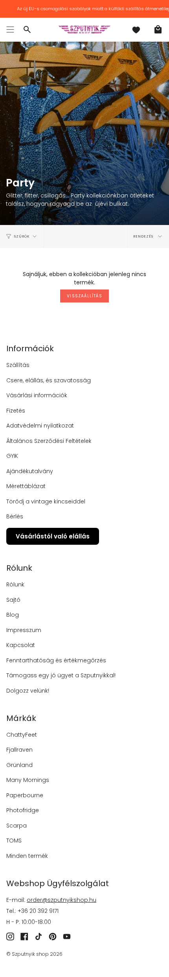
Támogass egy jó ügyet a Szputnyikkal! (61, 675)
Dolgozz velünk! (27, 691)
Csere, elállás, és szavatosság (48, 380)
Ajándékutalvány (29, 471)
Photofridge (22, 810)
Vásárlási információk (36, 395)
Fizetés (15, 411)
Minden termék (27, 856)
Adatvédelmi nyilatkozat (40, 426)
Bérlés (14, 516)
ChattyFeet (21, 735)
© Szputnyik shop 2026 (34, 954)
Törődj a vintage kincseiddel (45, 501)
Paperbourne (24, 795)
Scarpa (16, 826)
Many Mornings (27, 780)
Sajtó (13, 600)
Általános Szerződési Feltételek (49, 441)
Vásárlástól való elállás (53, 536)
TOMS (14, 840)
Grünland (19, 765)
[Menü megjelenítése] (10, 29)
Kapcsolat (20, 645)
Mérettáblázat (26, 486)
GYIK (12, 456)
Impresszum (23, 630)
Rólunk (15, 584)
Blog (12, 615)
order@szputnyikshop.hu (61, 900)
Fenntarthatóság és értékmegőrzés (56, 660)
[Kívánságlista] (136, 29)
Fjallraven (19, 750)
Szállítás (17, 365)
